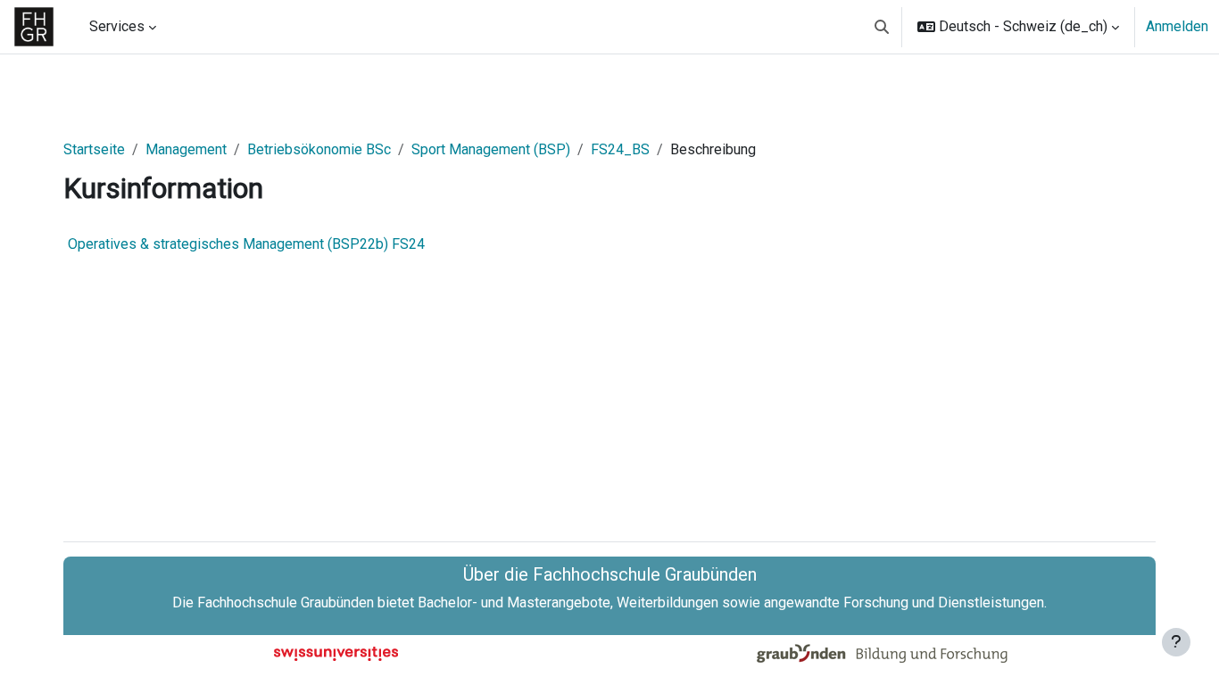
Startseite (94, 149)
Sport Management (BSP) (490, 149)
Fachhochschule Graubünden (285, 602)
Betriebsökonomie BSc (319, 149)
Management (186, 149)
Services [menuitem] (117, 26)
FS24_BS (620, 149)
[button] (882, 27)
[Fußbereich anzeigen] (1176, 642)
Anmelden (1177, 26)
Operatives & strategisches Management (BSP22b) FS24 (246, 243)
